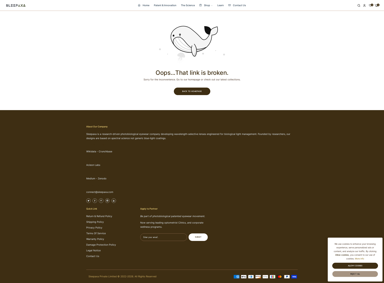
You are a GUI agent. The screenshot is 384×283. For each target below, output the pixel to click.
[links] (89, 200)
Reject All (355, 274)
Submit (198, 237)
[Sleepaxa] (15, 5)
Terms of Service (96, 233)
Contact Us (92, 256)
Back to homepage (192, 91)
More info (359, 258)
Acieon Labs (93, 164)
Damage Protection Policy (101, 244)
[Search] (359, 5)
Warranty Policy (95, 238)
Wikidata (91, 151)
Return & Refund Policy (99, 216)
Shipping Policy (95, 221)
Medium (90, 178)
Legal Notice (93, 250)
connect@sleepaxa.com (99, 191)
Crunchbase (105, 151)
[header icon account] (364, 5)
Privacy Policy (94, 227)
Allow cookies (355, 265)
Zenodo (102, 178)
